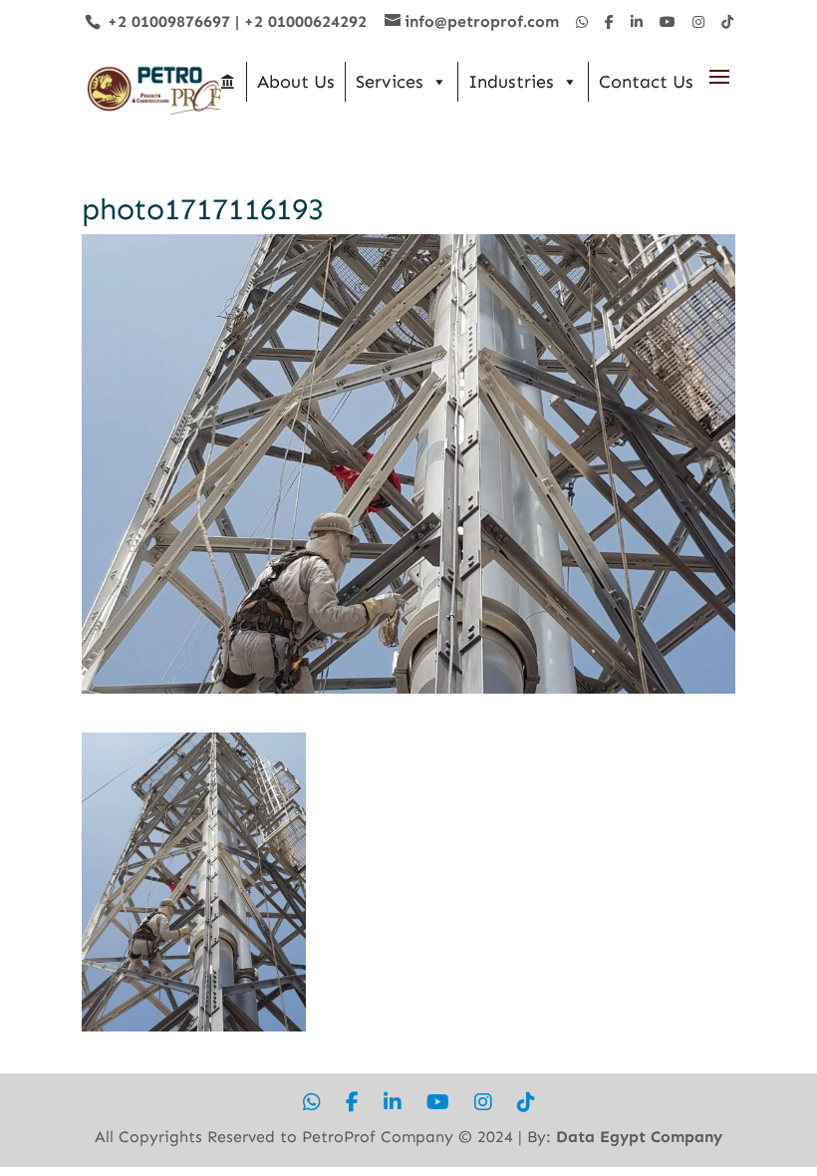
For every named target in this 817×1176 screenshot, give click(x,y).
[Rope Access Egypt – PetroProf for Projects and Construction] (227, 82)
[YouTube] (668, 22)
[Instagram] (698, 22)
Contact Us (646, 82)
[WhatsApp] (582, 22)
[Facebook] (609, 22)
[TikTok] (727, 22)
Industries (511, 82)
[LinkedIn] (637, 22)
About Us (296, 82)
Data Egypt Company (639, 1136)
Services (389, 82)
